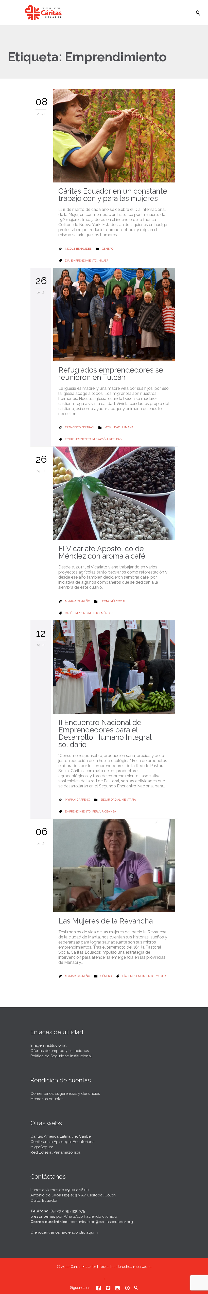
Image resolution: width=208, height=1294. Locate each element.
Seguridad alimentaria (118, 799)
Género (107, 248)
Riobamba (109, 811)
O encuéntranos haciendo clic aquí (62, 1232)
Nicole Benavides (78, 248)
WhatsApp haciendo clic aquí (90, 1216)
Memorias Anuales (46, 1099)
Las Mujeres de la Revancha (105, 921)
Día (67, 260)
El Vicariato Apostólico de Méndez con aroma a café (101, 552)
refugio (115, 439)
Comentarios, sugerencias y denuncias (65, 1093)
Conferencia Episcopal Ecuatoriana (62, 1141)
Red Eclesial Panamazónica (55, 1152)
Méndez (107, 613)
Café (68, 613)
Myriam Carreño (77, 601)
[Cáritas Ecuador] (106, 12)
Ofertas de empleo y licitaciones (59, 1050)
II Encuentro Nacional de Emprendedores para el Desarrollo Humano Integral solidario (104, 733)
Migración (100, 439)
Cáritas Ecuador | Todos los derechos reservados (111, 1267)
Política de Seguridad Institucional (61, 1056)
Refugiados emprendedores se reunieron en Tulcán (110, 374)
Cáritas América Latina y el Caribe (60, 1136)
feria (96, 811)
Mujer (103, 260)
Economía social (113, 601)
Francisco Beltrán (79, 427)
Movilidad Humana (119, 427)
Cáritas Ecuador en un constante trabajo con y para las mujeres (112, 195)
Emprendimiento (84, 260)
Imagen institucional (48, 1045)
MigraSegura (41, 1147)
